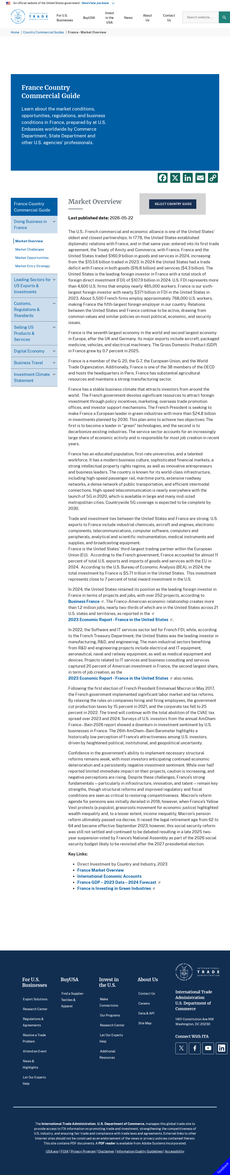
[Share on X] (175, 178)
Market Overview (29, 241)
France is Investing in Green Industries (114, 888)
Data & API (146, 1013)
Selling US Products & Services (24, 333)
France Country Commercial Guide (32, 206)
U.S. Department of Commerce (120, 1124)
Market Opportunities (32, 258)
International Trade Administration (69, 1124)
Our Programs (110, 1015)
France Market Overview (100, 870)
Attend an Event (35, 1051)
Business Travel (28, 362)
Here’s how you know (96, 3)
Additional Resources (107, 1054)
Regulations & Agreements (33, 1022)
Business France (84, 601)
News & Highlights (30, 1064)
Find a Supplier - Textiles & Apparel (72, 999)
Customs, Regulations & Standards (27, 309)
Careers (144, 1003)
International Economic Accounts (109, 876)
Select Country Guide (173, 204)
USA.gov (52, 1151)
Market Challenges (29, 249)
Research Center (35, 1009)
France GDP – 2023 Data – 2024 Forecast (116, 882)
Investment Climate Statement (32, 377)
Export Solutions (35, 999)
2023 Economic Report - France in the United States (118, 619)
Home (15, 32)
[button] (64, 17)
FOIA (65, 1151)
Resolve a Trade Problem (34, 1038)
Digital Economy (29, 350)
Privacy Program (83, 1151)
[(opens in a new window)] (152, 614)
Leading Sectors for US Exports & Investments (32, 285)
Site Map (144, 1023)
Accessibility (174, 1151)
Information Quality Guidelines (140, 1151)
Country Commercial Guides (43, 32)
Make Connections (109, 1002)
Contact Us (146, 993)
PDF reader (106, 1143)
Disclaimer (106, 1151)
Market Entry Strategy (32, 266)
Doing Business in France (30, 224)
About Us (148, 979)
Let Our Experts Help (34, 1080)
